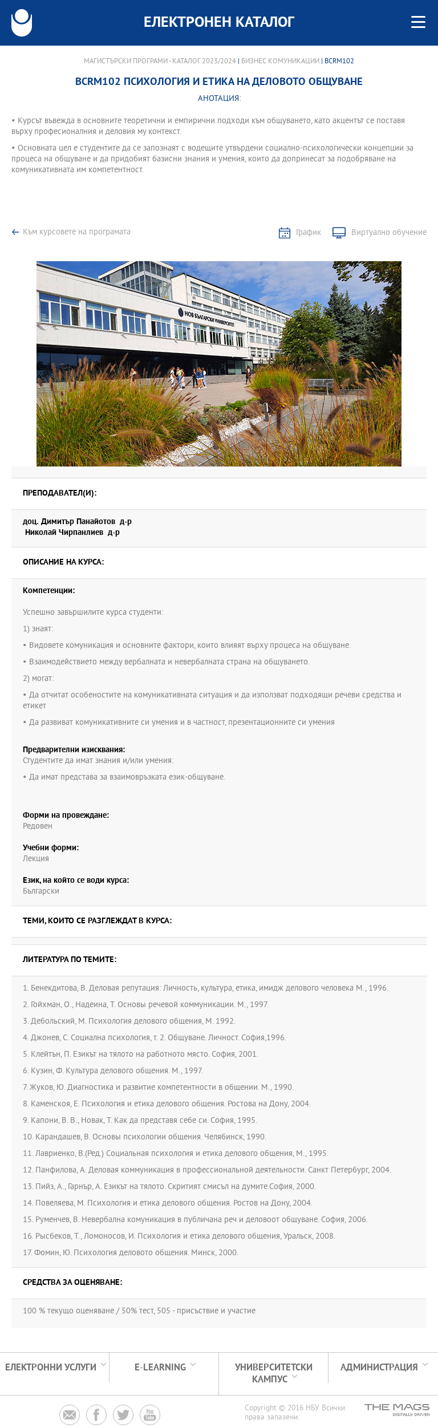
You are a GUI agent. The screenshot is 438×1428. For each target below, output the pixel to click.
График (308, 233)
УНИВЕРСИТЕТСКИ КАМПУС (274, 1374)
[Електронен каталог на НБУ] (21, 22)
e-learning (160, 1368)
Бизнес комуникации (280, 61)
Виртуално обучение (389, 233)
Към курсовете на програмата (77, 232)
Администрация (379, 1368)
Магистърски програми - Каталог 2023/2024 (160, 61)
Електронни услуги (50, 1368)
